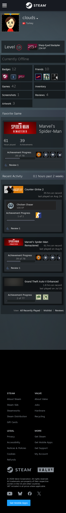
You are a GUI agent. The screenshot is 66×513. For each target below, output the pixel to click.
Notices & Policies (16, 448)
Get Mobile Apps (19, 502)
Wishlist (47, 310)
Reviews (59, 310)
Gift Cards (12, 422)
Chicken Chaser (25, 204)
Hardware (40, 410)
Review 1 (13, 165)
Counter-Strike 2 (34, 189)
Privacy (11, 436)
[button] (13, 46)
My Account (41, 453)
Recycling (40, 416)
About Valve (41, 399)
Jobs (37, 404)
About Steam (14, 399)
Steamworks (13, 410)
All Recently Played (30, 310)
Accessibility (13, 442)
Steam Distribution (17, 416)
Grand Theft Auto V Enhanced (41, 281)
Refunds (11, 459)
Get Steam (40, 436)
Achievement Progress (19, 152)
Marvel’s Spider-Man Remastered (50, 131)
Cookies (11, 453)
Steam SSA (12, 404)
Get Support (41, 448)
